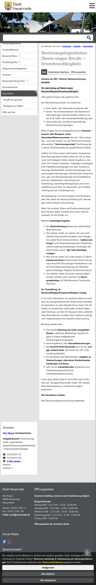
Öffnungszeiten (78, 71)
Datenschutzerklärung (52, 562)
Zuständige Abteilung (58, 71)
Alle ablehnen (48, 573)
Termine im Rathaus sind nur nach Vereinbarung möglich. (62, 495)
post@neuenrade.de (20, 514)
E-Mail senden (14, 461)
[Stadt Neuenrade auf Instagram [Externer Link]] (9, 542)
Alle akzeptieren (48, 580)
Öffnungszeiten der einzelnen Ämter (51, 523)
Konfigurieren (48, 567)
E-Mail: (5, 514)
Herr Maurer (8, 433)
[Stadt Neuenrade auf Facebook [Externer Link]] (4, 542)
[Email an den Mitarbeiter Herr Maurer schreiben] (4, 461)
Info (44, 71)
